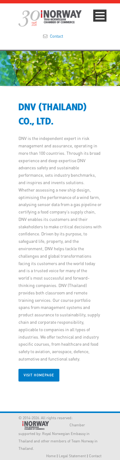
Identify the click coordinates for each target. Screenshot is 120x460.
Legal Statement (72, 456)
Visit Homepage (39, 375)
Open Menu (99, 16)
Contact (56, 36)
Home (51, 456)
